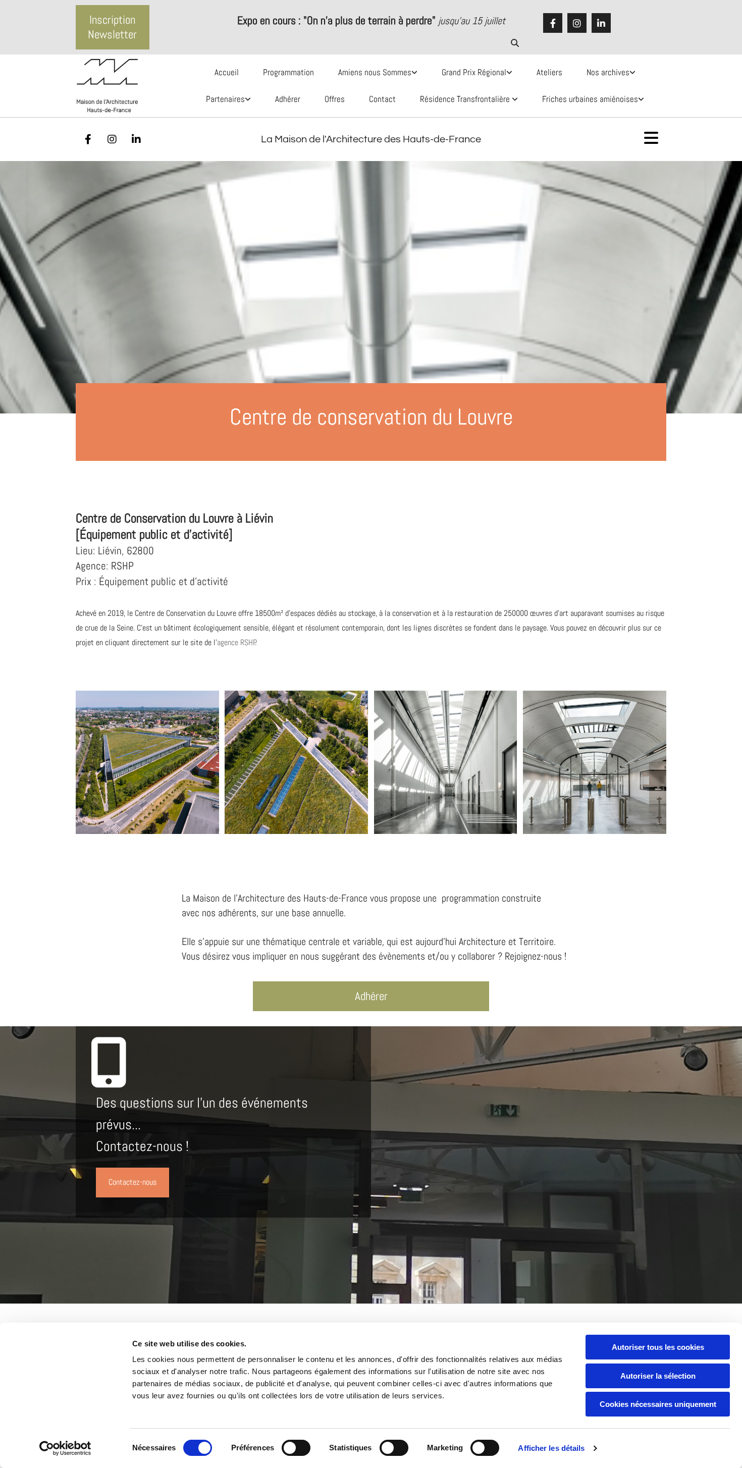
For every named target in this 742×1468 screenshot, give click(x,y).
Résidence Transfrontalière (466, 98)
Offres (335, 98)
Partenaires (225, 98)
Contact (382, 98)
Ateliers (549, 72)
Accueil (227, 72)
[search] (515, 43)
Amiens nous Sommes (374, 72)
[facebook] (552, 23)
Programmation (288, 72)
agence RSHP (236, 642)
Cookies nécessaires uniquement (658, 1404)
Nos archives (608, 72)
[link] (373, 72)
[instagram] (577, 23)
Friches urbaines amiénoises (590, 98)
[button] (112, 27)
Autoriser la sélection (658, 1376)
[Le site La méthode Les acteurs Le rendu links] (642, 99)
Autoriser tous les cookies (658, 1347)
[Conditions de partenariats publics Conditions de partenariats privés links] (249, 99)
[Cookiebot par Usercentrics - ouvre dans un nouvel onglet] (65, 1448)
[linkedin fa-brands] (601, 23)
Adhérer (287, 98)
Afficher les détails (551, 1448)
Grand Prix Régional (474, 72)
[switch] (296, 1448)
